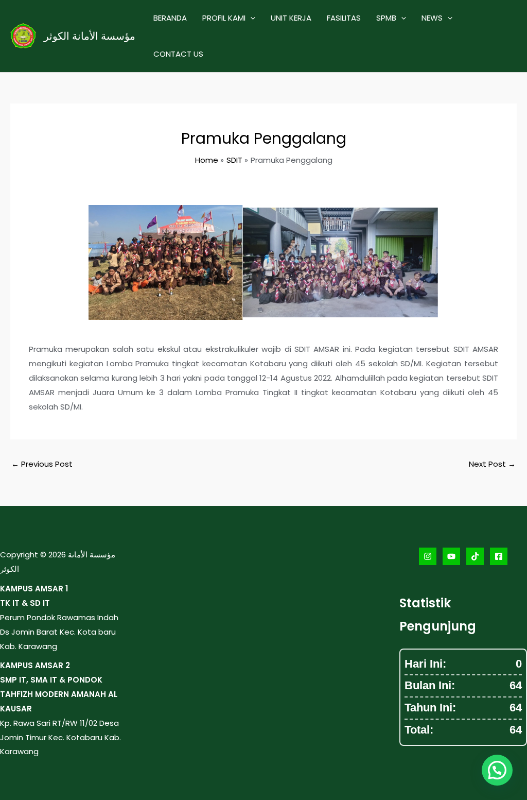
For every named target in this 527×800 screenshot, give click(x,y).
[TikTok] (475, 556)
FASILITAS (344, 17)
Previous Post (42, 463)
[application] (250, 18)
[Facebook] (498, 556)
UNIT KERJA (291, 17)
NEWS (432, 17)
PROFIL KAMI (223, 17)
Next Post (492, 463)
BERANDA (170, 17)
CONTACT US (178, 53)
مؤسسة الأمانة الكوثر (89, 36)
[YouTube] (451, 556)
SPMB (386, 17)
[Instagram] (427, 556)
